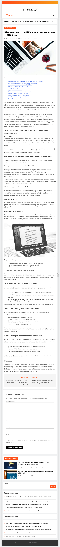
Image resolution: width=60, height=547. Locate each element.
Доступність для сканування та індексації (19, 92)
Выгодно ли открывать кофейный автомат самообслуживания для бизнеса (27, 504)
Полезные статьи (10, 28)
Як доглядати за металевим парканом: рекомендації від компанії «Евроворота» (28, 501)
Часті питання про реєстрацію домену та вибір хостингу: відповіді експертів (27, 523)
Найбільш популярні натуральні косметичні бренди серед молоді (24, 507)
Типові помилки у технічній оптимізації (18, 95)
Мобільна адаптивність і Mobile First (18, 86)
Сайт (7, 434)
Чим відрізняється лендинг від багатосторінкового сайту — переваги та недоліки (28, 529)
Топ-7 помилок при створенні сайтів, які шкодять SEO (21, 536)
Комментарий (10, 401)
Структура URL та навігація (15, 90)
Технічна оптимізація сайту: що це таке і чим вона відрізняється (25, 81)
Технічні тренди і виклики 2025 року (18, 93)
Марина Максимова (10, 38)
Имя (7, 421)
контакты (42, 543)
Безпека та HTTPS (13, 88)
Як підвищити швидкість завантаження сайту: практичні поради (24, 533)
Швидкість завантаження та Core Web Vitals (20, 85)
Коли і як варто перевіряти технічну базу (19, 97)
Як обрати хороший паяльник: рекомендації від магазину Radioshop (24, 511)
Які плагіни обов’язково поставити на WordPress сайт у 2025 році (24, 526)
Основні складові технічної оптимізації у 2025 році (22, 83)
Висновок (10, 98)
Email (8, 427)
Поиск (6, 484)
